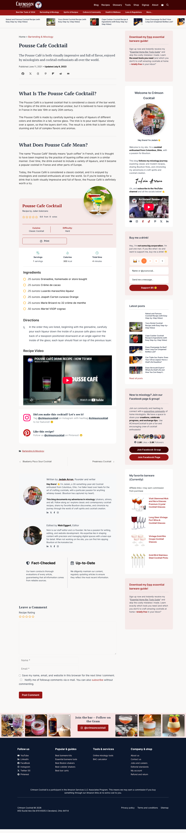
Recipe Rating (27, 612)
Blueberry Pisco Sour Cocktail (37, 461)
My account (136, 770)
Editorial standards (140, 767)
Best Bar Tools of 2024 (25, 12)
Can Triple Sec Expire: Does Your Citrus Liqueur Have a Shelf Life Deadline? (156, 359)
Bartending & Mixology (49, 12)
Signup (145, 4)
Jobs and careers (139, 763)
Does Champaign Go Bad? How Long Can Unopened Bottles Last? (156, 349)
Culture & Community (92, 12)
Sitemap (165, 807)
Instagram (25, 767)
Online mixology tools (103, 755)
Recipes (105, 4)
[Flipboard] (52, 74)
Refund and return (139, 774)
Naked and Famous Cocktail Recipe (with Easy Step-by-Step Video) (156, 315)
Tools (128, 4)
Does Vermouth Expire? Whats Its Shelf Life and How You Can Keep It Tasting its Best (155, 371)
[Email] (68, 74)
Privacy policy (128, 807)
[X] (30, 74)
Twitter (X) (25, 770)
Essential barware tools (66, 759)
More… (149, 12)
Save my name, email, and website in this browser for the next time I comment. (68, 675)
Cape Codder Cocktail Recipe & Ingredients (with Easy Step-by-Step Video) (156, 338)
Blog (96, 4)
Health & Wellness (113, 12)
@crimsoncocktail (48, 418)
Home (22, 36)
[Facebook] (22, 74)
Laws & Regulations (133, 12)
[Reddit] (60, 74)
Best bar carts (62, 770)
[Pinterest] (45, 74)
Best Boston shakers (65, 763)
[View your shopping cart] (162, 5)
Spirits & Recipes (71, 12)
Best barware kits (63, 755)
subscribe (97, 679)
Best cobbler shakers (65, 767)
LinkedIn (24, 759)
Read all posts (136, 378)
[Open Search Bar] (167, 5)
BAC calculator (100, 759)
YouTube (24, 755)
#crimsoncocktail (98, 418)
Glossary (117, 4)
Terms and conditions (147, 807)
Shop (136, 4)
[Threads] (37, 74)
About (155, 4)
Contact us (136, 759)
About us (135, 755)
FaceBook (25, 763)
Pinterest (24, 774)
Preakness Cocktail (101, 461)
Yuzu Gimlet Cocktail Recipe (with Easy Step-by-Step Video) (156, 325)
